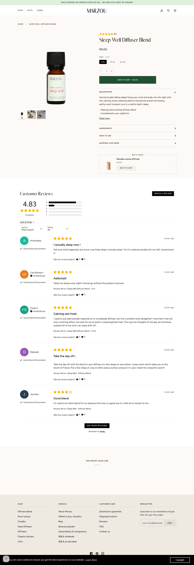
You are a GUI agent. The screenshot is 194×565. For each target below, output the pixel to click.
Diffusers (22, 531)
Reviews (103, 521)
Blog (61, 521)
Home (20, 24)
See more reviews (97, 425)
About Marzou (65, 511)
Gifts (20, 541)
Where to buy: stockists (70, 516)
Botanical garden (67, 526)
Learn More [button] (91, 560)
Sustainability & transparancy (73, 531)
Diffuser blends (25, 511)
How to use (105, 136)
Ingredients (105, 128)
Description (105, 92)
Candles (21, 521)
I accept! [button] (180, 560)
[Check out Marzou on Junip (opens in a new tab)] (102, 431)
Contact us (104, 531)
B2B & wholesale (66, 536)
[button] (107, 34)
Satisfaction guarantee (110, 511)
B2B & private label (68, 541)
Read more (104, 118)
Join (169, 523)
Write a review (163, 193)
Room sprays (24, 516)
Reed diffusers (25, 526)
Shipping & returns (109, 143)
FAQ (101, 526)
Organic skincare (26, 536)
